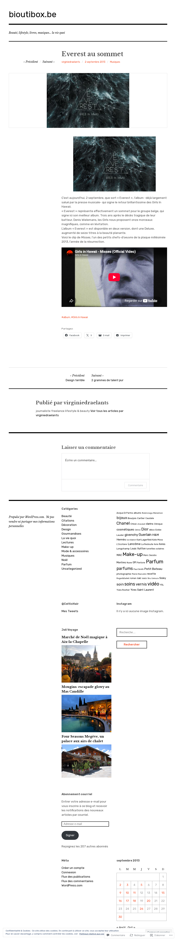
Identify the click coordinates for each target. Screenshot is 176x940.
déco (152, 529)
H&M (155, 535)
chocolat (141, 524)
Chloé (133, 524)
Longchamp (123, 548)
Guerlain (145, 535)
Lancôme (134, 544)
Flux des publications (76, 876)
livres (162, 544)
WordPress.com (72, 885)
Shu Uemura (153, 578)
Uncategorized (72, 568)
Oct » (131, 927)
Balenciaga (147, 513)
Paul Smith (139, 569)
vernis (141, 584)
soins (129, 584)
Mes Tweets (70, 611)
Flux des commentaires (77, 881)
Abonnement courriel (77, 794)
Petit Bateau (153, 569)
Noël (65, 560)
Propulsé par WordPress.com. (27, 517)
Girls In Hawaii (80, 317)
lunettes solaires (155, 548)
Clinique (158, 524)
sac (139, 578)
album (66, 317)
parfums (125, 568)
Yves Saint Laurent (142, 589)
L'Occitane (122, 544)
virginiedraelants (71, 61)
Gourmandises (71, 533)
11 (134, 892)
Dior (144, 529)
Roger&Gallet (123, 578)
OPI (134, 562)
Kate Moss (157, 539)
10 (127, 892)
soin (120, 584)
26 (141, 908)
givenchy (131, 535)
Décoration (69, 525)
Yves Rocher (123, 590)
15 (163, 892)
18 (134, 901)
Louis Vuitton (138, 548)
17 (127, 901)
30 (120, 917)
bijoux (122, 518)
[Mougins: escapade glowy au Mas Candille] (86, 731)
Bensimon (158, 513)
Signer (70, 835)
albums (137, 513)
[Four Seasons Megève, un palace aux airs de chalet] (86, 776)
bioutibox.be (32, 14)
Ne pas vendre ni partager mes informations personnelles (32, 521)
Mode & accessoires (75, 551)
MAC (119, 555)
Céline (138, 530)
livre (156, 544)
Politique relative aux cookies (93, 934)
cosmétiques (125, 529)
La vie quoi (69, 538)
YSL (162, 584)
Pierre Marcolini (139, 574)
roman (133, 578)
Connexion (69, 872)
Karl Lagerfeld (144, 539)
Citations (68, 520)
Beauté (67, 516)
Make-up (68, 547)
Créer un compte (73, 868)
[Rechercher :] (142, 632)
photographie (124, 574)
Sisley (162, 578)
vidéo (153, 584)
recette (151, 573)
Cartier (141, 518)
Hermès (121, 539)
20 (148, 901)
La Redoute (147, 544)
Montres (121, 562)
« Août (121, 927)
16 (120, 901)
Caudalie (149, 518)
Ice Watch (131, 540)
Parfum (67, 564)
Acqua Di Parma (125, 513)
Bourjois (132, 518)
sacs (144, 578)
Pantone (141, 562)
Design (66, 529)
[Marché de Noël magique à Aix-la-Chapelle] (86, 681)
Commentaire (135, 485)
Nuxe (129, 562)
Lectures (68, 542)
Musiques (115, 61)
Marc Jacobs (150, 555)
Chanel (123, 523)
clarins (149, 523)
